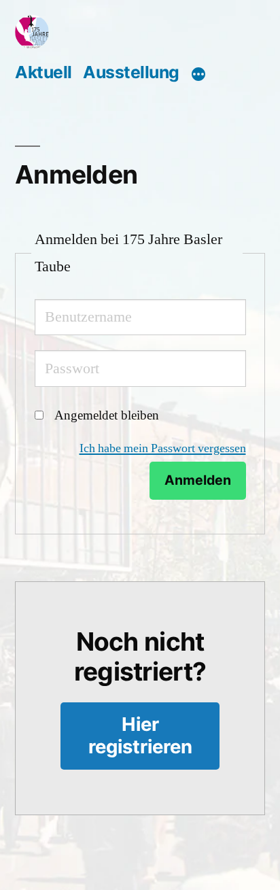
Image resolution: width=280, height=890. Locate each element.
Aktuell (43, 72)
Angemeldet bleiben (106, 415)
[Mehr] (198, 74)
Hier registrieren (140, 735)
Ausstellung (131, 72)
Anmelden (197, 480)
